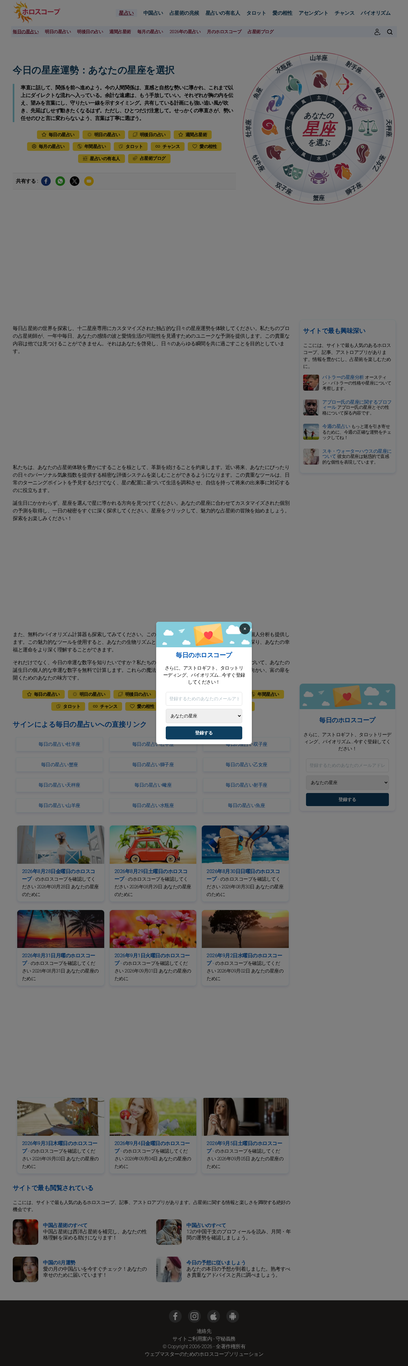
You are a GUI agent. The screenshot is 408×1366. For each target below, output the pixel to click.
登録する (204, 733)
